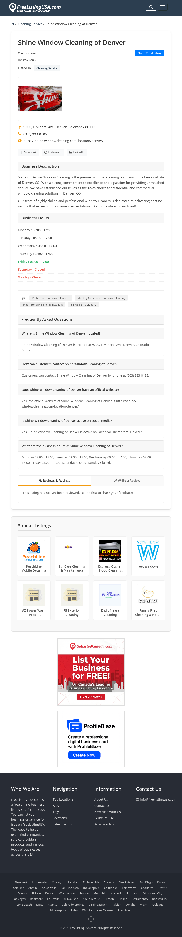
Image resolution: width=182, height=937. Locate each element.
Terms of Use (104, 818)
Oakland (158, 905)
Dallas (161, 882)
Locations (60, 818)
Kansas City (159, 899)
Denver (22, 893)
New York (21, 882)
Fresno (122, 899)
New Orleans (104, 910)
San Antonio (127, 882)
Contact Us (102, 805)
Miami (144, 905)
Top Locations (63, 799)
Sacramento (140, 899)
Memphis (99, 893)
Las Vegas (19, 899)
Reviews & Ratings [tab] (56, 480)
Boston (84, 893)
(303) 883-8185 (35, 134)
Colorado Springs (73, 905)
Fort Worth (129, 888)
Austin (32, 888)
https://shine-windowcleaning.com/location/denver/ (63, 140)
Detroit (50, 893)
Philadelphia (91, 882)
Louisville (53, 899)
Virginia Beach (98, 905)
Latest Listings (63, 824)
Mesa (39, 905)
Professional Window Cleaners (50, 298)
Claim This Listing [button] (149, 53)
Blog (56, 805)
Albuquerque (91, 899)
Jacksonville (48, 888)
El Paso (36, 893)
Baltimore (36, 899)
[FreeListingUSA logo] (34, 7)
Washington (67, 893)
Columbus (110, 888)
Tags (56, 812)
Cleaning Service (30, 24)
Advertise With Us (107, 812)
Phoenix (109, 882)
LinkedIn (79, 152)
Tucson (109, 899)
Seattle (162, 888)
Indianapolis (91, 888)
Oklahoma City (152, 893)
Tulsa (74, 910)
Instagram (54, 152)
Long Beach (24, 905)
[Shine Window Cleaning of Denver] (40, 98)
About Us (101, 799)
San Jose (18, 888)
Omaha (130, 905)
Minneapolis (58, 910)
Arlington (124, 910)
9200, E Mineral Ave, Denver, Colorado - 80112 (59, 127)
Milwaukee (71, 899)
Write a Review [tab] (128, 480)
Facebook (30, 152)
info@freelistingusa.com (158, 799)
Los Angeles (39, 882)
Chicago (57, 882)
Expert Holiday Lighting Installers (42, 304)
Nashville (116, 893)
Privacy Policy (104, 824)
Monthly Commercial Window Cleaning (101, 298)
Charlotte (147, 888)
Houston (73, 882)
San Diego (146, 882)
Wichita (87, 910)
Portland (132, 893)
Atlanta (52, 905)
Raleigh (116, 905)
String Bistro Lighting (84, 304)
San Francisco (70, 888)
